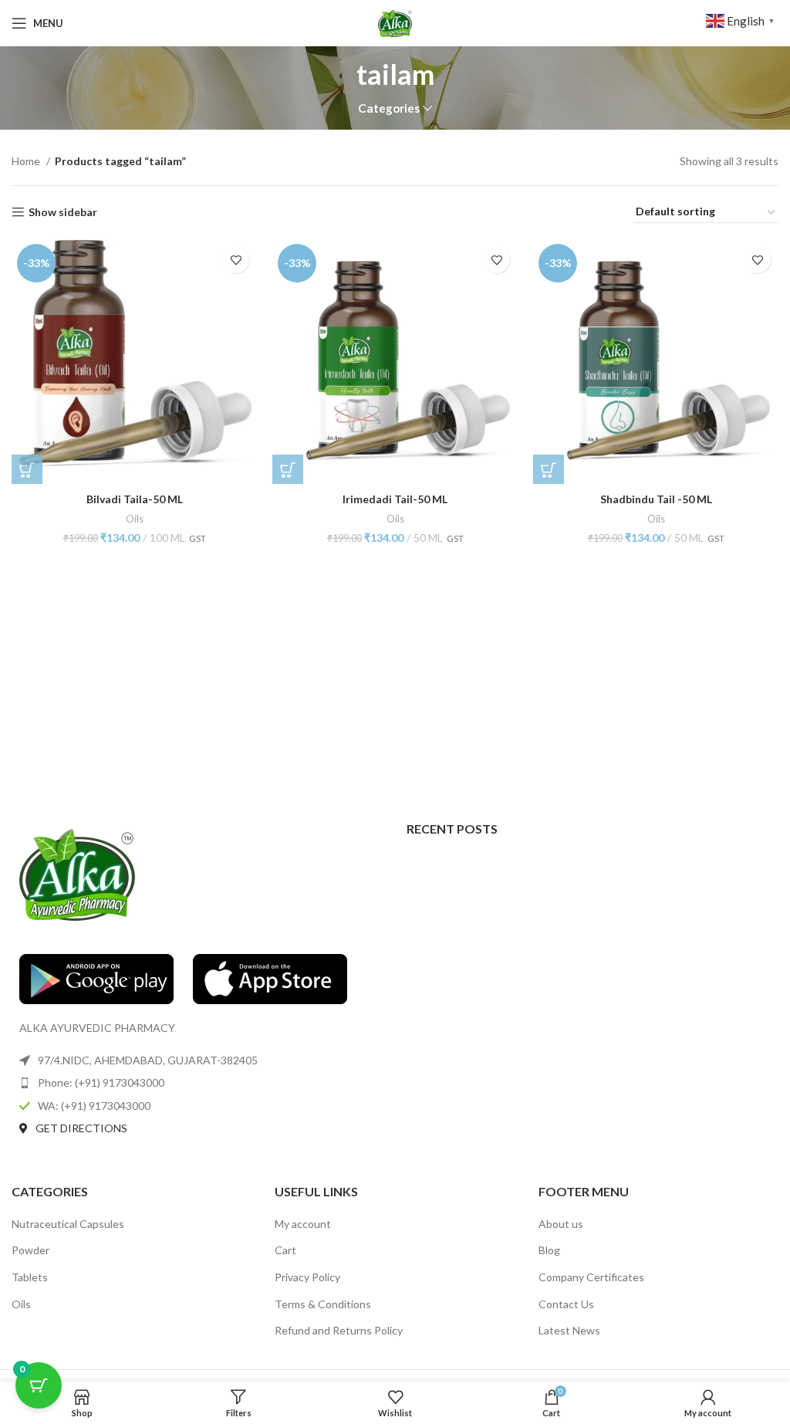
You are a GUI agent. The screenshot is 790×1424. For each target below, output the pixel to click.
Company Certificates (591, 1277)
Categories (389, 108)
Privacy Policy (307, 1277)
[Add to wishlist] (235, 259)
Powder (30, 1250)
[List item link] (197, 1082)
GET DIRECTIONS (81, 1128)
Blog (549, 1250)
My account (303, 1223)
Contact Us (566, 1304)
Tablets (30, 1277)
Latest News (569, 1330)
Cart (285, 1250)
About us (560, 1223)
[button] (27, 470)
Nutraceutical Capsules (68, 1223)
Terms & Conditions (323, 1304)
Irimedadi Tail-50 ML (395, 499)
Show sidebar (63, 212)
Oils (134, 518)
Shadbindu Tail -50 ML (656, 499)
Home (27, 160)
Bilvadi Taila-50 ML (134, 499)
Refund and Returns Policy (339, 1330)
